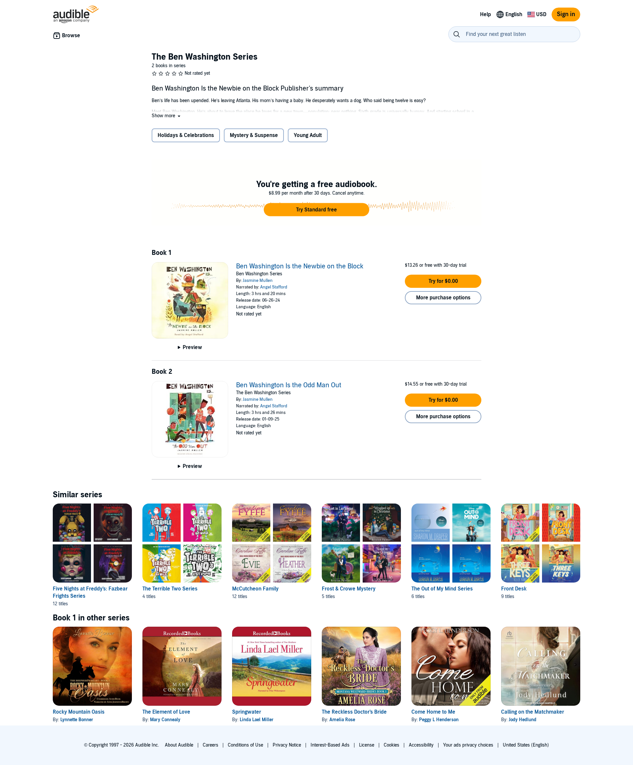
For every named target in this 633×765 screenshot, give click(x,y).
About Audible (179, 745)
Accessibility (421, 745)
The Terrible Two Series (169, 589)
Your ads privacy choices (468, 745)
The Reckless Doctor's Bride (354, 712)
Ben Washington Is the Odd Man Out (288, 385)
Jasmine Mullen (258, 280)
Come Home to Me (433, 712)
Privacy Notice (287, 745)
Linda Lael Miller (257, 720)
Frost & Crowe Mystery (349, 589)
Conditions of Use (245, 745)
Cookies (391, 745)
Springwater (246, 712)
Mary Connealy (165, 720)
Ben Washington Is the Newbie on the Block (299, 266)
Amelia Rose (342, 720)
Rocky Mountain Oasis (79, 712)
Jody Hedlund (522, 720)
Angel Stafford (273, 287)
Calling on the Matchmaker (532, 712)
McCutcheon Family (255, 589)
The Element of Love (166, 712)
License (366, 745)
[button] (167, 116)
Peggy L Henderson (439, 720)
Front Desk (514, 589)
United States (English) (526, 745)
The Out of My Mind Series (442, 589)
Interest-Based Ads (330, 745)
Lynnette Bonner (76, 720)
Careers (210, 745)
